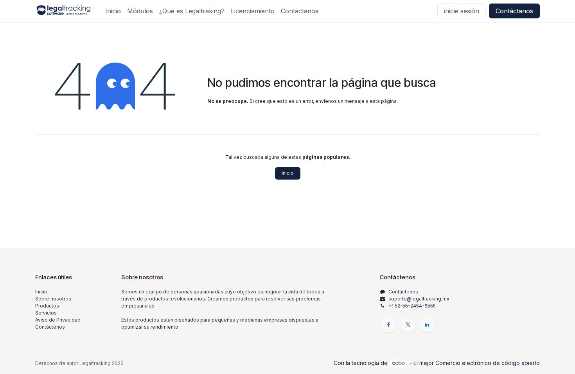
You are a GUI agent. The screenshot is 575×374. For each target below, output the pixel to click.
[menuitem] (113, 11)
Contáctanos (514, 11)
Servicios (46, 313)
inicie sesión (461, 11)
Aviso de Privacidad (58, 320)
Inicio (288, 173)
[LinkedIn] (427, 325)
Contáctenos (50, 327)
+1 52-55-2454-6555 (412, 306)
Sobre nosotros (53, 299)
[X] (408, 325)
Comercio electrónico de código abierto (487, 363)
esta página (383, 101)
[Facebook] (388, 325)
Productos (47, 306)
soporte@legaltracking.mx (418, 299)
